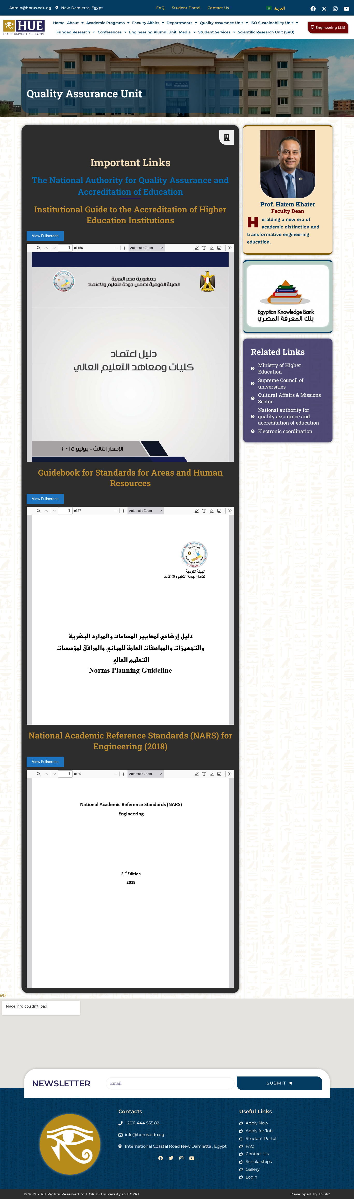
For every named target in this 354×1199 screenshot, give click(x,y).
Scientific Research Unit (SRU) (266, 32)
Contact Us (218, 7)
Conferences (110, 32)
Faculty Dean (287, 210)
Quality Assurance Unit (221, 22)
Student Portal (186, 7)
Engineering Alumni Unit (152, 32)
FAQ (160, 7)
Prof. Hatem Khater (287, 204)
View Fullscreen (45, 236)
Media (185, 32)
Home (59, 22)
